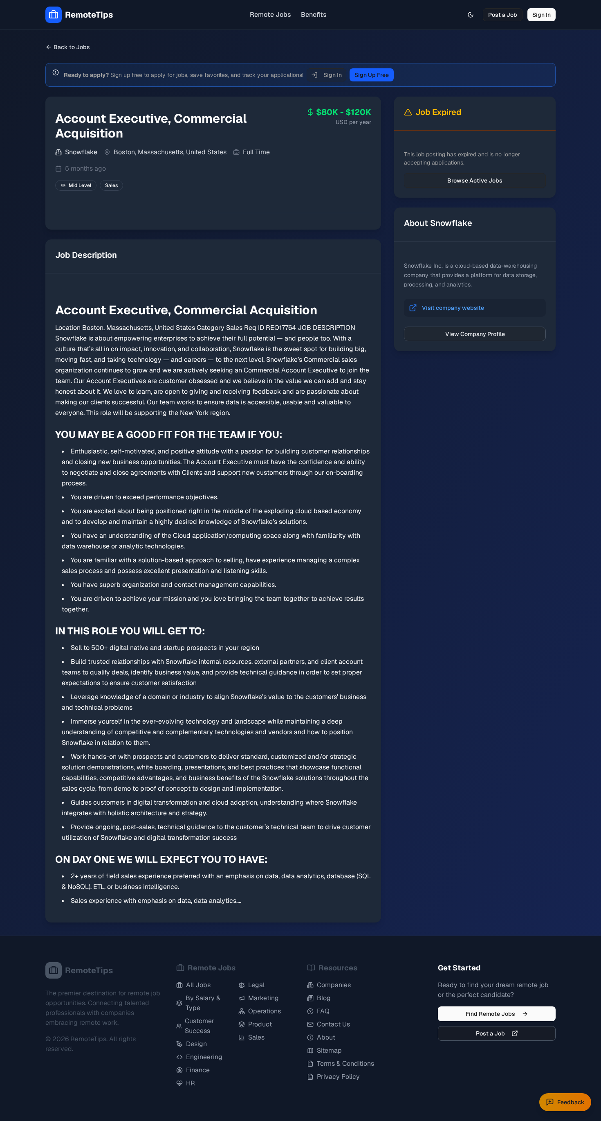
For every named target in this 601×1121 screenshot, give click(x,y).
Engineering (204, 1057)
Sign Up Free (371, 75)
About (326, 1037)
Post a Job (502, 14)
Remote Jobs (270, 14)
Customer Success (199, 1026)
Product (260, 1024)
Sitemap (329, 1050)
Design (196, 1044)
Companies (334, 985)
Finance (198, 1070)
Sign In (541, 14)
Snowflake (81, 152)
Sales (256, 1037)
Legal (256, 985)
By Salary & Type (203, 1003)
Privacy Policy (338, 1076)
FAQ (323, 1011)
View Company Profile (475, 334)
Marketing (263, 998)
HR (190, 1083)
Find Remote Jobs (490, 1013)
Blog (324, 998)
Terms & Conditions (345, 1063)
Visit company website (453, 307)
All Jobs (198, 985)
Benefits (314, 14)
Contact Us (333, 1024)
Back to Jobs (72, 47)
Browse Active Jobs (474, 180)
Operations (264, 1011)
